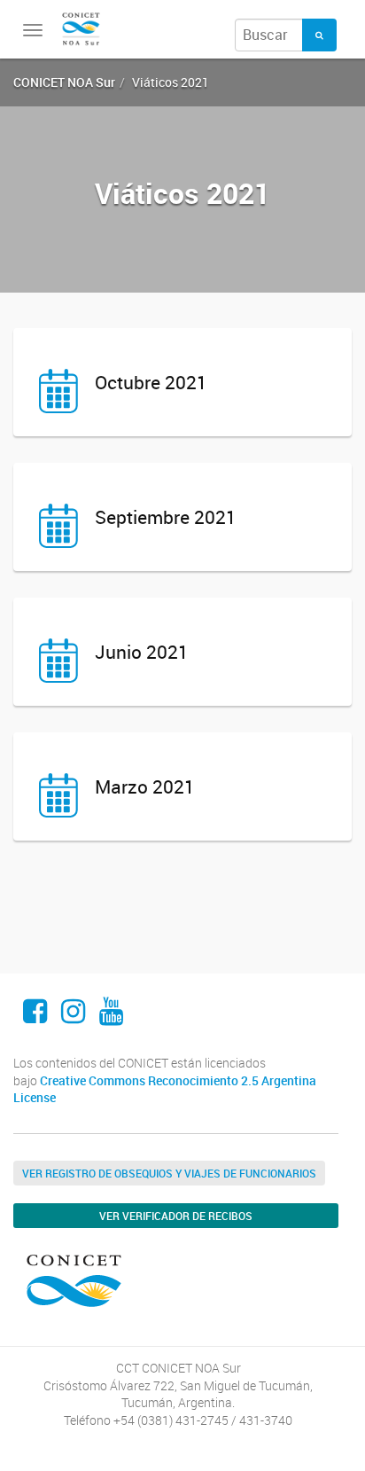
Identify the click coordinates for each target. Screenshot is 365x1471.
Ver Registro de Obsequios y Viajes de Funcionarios (169, 1173)
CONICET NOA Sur (64, 82)
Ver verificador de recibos (175, 1216)
